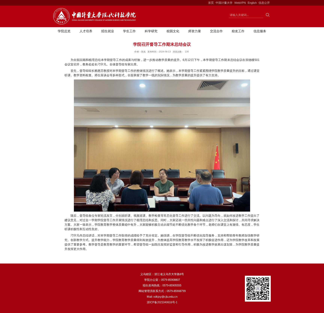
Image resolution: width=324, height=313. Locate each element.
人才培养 (86, 31)
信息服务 (260, 31)
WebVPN (240, 2)
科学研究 (151, 31)
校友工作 (238, 31)
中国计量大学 (224, 2)
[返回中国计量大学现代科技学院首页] (94, 9)
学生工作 (129, 31)
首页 (211, 2)
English (252, 2)
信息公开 (264, 2)
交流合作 (216, 31)
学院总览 (64, 31)
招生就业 (107, 31)
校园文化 (172, 31)
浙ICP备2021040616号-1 (162, 302)
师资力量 (194, 31)
